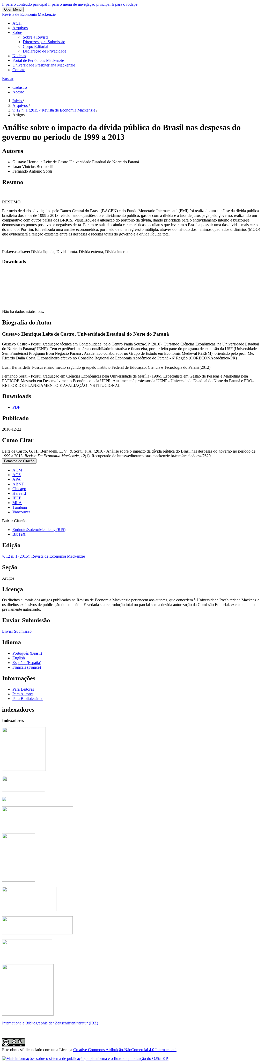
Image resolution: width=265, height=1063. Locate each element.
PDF (16, 407)
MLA (17, 502)
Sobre (17, 32)
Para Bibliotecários (27, 698)
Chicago (19, 488)
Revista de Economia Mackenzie (29, 14)
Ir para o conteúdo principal (24, 4)
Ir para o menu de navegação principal (79, 4)
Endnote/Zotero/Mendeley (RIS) (38, 529)
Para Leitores (23, 689)
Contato (18, 70)
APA (16, 479)
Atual (16, 23)
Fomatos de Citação (19, 461)
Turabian (19, 507)
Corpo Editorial (35, 46)
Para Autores (22, 694)
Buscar (7, 78)
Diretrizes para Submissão (44, 42)
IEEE (16, 498)
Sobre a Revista (35, 37)
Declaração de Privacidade (44, 51)
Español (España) (26, 662)
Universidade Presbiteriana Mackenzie (43, 65)
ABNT (18, 484)
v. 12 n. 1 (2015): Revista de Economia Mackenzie (54, 110)
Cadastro (19, 87)
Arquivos (20, 28)
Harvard (19, 493)
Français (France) (26, 667)
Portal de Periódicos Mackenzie (38, 60)
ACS (16, 475)
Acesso (18, 92)
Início (17, 101)
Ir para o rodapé (124, 4)
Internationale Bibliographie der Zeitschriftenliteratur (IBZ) (50, 1023)
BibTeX (19, 534)
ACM (17, 470)
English (18, 658)
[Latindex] (18, 880)
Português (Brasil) (27, 653)
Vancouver (21, 512)
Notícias (19, 56)
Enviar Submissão (17, 631)
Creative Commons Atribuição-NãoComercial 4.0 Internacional (124, 1049)
